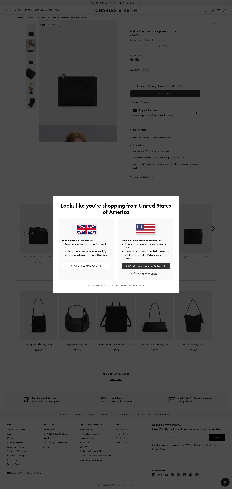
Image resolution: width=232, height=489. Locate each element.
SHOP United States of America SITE (145, 265)
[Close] (175, 200)
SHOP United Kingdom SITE (86, 265)
